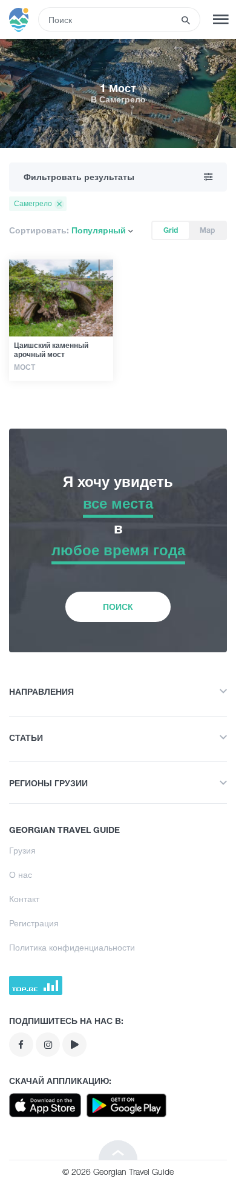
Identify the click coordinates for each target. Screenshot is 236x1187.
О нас (20, 874)
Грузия (22, 850)
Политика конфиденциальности (72, 947)
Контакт (24, 899)
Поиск (118, 606)
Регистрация (34, 923)
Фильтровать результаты (79, 177)
